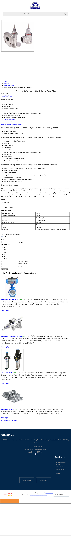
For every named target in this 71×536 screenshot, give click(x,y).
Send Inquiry (18, 125)
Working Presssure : (12, 304)
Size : (16, 306)
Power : (40, 304)
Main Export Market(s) (10, 179)
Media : (44, 302)
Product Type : (55, 373)
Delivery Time (8, 170)
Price (5, 131)
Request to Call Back (7, 125)
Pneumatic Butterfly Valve (9, 300)
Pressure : (58, 302)
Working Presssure (9, 159)
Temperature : (48, 377)
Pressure (6, 150)
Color (5, 148)
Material (6, 161)
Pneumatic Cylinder (7, 409)
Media (5, 143)
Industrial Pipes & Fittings (60, 463)
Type (5, 154)
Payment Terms (8, 168)
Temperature (7, 141)
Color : (19, 343)
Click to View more (9, 120)
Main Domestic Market (10, 181)
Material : (20, 302)
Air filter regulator (7, 373)
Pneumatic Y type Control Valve (11, 336)
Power (5, 156)
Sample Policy (8, 175)
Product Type (8, 152)
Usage (5, 145)
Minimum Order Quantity (11, 134)
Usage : (34, 302)
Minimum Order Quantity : (42, 300)
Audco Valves (59, 467)
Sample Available (9, 173)
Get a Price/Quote (6, 96)
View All (57, 473)
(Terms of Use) (49, 493)
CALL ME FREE (15, 421)
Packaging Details (9, 177)
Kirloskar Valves (60, 469)
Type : (29, 304)
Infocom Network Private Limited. (38, 495)
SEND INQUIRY (5, 421)
